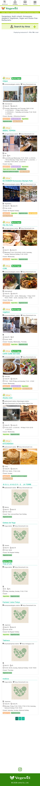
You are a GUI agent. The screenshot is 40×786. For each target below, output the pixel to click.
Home (3, 12)
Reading (25, 4)
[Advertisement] (20, 53)
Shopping (15, 4)
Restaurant (5, 4)
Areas (8, 12)
